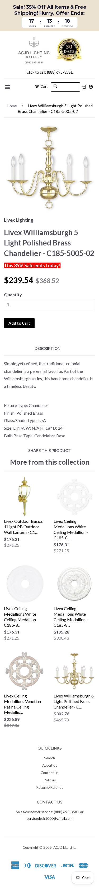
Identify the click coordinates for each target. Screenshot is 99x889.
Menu (8, 87)
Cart (44, 86)
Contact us (49, 773)
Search (49, 758)
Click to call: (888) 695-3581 (49, 72)
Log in (84, 86)
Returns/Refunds (49, 787)
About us (49, 765)
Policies (50, 780)
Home (12, 105)
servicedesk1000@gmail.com (50, 818)
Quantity (13, 294)
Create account (90, 86)
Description (47, 348)
